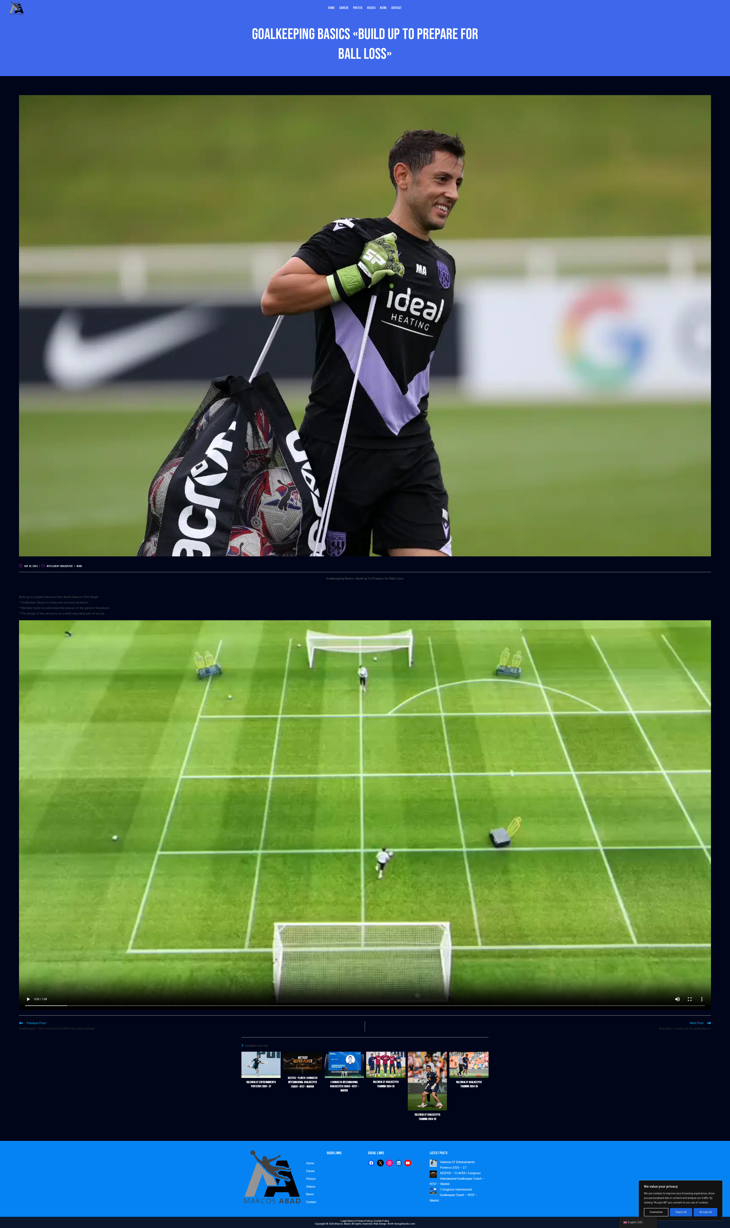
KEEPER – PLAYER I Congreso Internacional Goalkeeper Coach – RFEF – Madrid (302, 1082)
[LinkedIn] (398, 1163)
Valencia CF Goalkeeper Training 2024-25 (386, 1084)
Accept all (706, 1212)
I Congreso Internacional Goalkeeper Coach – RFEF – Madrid (344, 1086)
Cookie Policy (381, 1221)
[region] (680, 1200)
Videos (310, 1186)
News (79, 566)
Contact (311, 1202)
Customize (656, 1212)
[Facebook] (371, 1163)
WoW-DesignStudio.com (401, 1224)
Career (310, 1171)
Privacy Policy (364, 1221)
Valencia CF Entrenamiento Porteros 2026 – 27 (261, 1084)
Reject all (681, 1212)
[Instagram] (389, 1163)
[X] (380, 1163)
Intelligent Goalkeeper (60, 566)
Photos (311, 1179)
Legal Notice (348, 1221)
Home (310, 1163)
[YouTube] (407, 1163)
